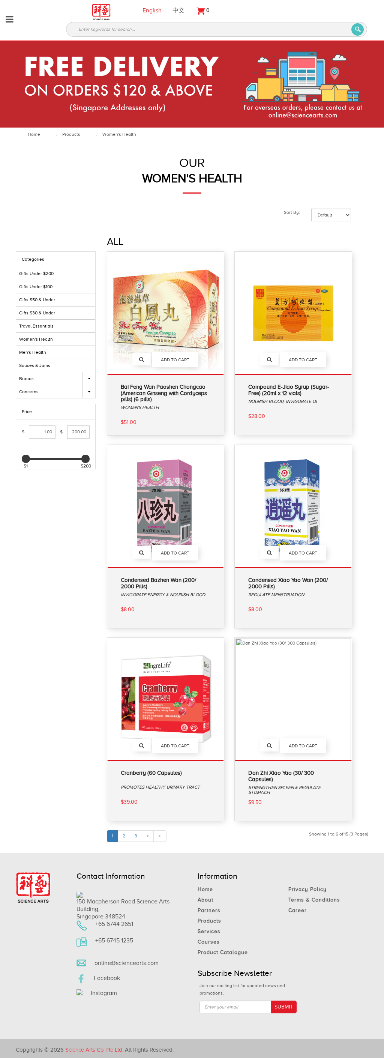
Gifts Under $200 (36, 273)
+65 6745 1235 (114, 940)
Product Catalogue (223, 952)
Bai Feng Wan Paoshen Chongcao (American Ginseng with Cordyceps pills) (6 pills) (164, 393)
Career (297, 910)
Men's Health (32, 352)
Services (209, 931)
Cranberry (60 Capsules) (151, 773)
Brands (26, 378)
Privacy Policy (307, 889)
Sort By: (292, 212)
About (205, 900)
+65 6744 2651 (114, 924)
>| (160, 836)
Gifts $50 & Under (37, 299)
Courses (209, 942)
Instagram (104, 993)
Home (34, 134)
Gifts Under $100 (35, 286)
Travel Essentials (36, 326)
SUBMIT (283, 1007)
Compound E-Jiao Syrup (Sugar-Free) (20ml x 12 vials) (288, 390)
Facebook (107, 978)
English (152, 10)
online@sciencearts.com (126, 963)
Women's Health (119, 134)
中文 (178, 10)
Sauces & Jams (34, 365)
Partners (209, 910)
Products (71, 134)
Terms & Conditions (314, 900)
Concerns (29, 391)
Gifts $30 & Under (37, 313)
